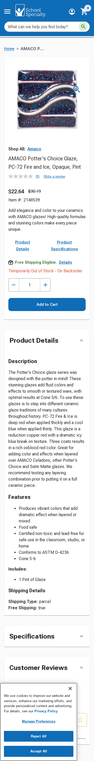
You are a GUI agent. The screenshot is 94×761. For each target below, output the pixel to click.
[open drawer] (7, 11)
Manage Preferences (38, 721)
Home (9, 49)
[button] (71, 11)
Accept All (38, 751)
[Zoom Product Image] (77, 89)
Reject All (38, 736)
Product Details (22, 245)
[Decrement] (13, 285)
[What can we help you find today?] (83, 26)
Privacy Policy (46, 711)
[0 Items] (84, 11)
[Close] (70, 688)
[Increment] (45, 285)
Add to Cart (47, 304)
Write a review (54, 176)
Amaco (34, 148)
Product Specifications (64, 245)
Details (65, 262)
